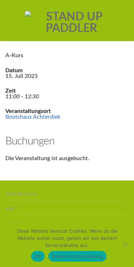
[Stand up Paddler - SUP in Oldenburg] (71, 21)
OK (38, 256)
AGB (9, 209)
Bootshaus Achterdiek (32, 117)
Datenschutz (20, 194)
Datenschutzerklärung (77, 256)
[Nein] (125, 244)
